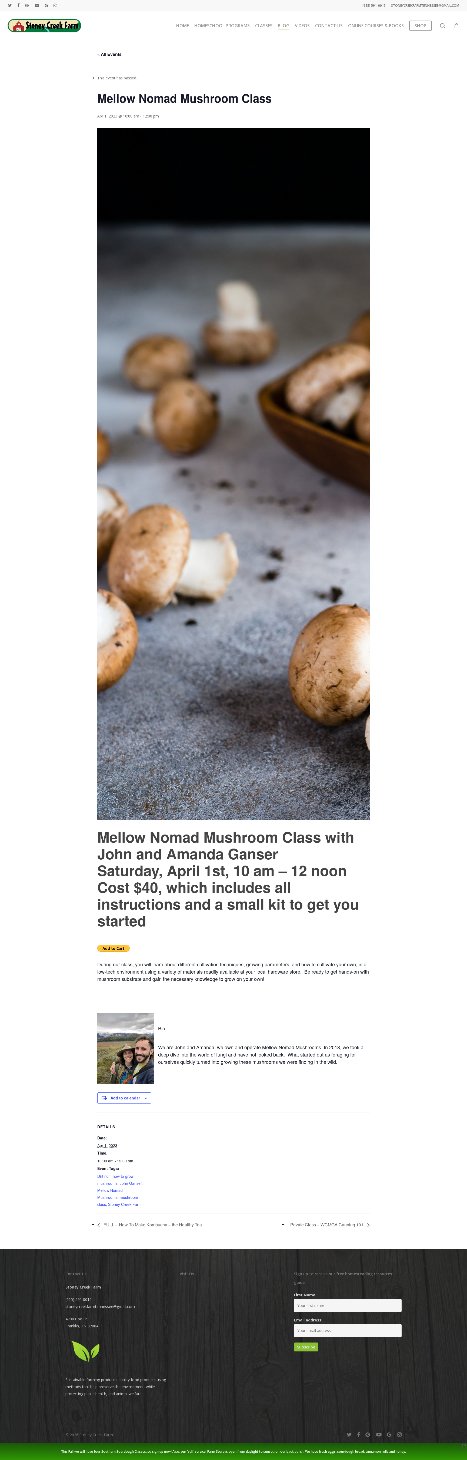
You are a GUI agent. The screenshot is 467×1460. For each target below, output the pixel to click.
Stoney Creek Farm (125, 1204)
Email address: (308, 1320)
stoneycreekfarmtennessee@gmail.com (100, 1306)
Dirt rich (104, 1176)
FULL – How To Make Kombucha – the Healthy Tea (152, 1225)
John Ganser (131, 1183)
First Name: (305, 1294)
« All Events (109, 54)
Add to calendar (125, 1098)
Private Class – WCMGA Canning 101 (327, 1225)
